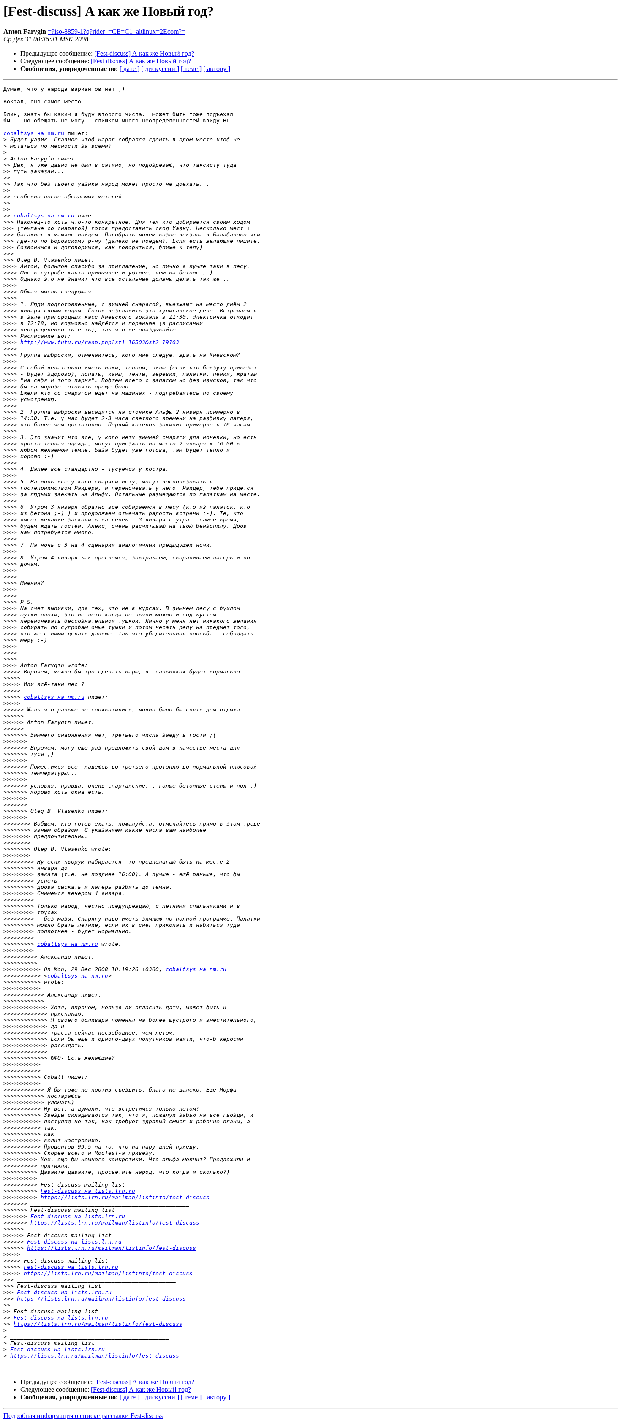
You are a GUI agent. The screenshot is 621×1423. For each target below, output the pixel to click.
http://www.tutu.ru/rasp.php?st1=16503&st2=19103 (99, 342)
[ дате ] (129, 68)
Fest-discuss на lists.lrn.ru (88, 1191)
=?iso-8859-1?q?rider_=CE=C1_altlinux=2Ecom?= (116, 31)
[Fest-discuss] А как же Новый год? (144, 53)
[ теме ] (191, 68)
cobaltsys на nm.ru (33, 133)
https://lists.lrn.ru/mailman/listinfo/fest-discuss (125, 1197)
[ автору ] (216, 68)
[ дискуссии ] (160, 68)
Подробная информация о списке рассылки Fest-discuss (83, 1415)
